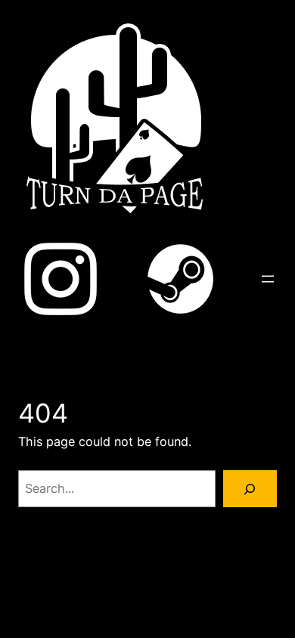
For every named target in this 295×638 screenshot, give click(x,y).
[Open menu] (268, 279)
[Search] (250, 489)
